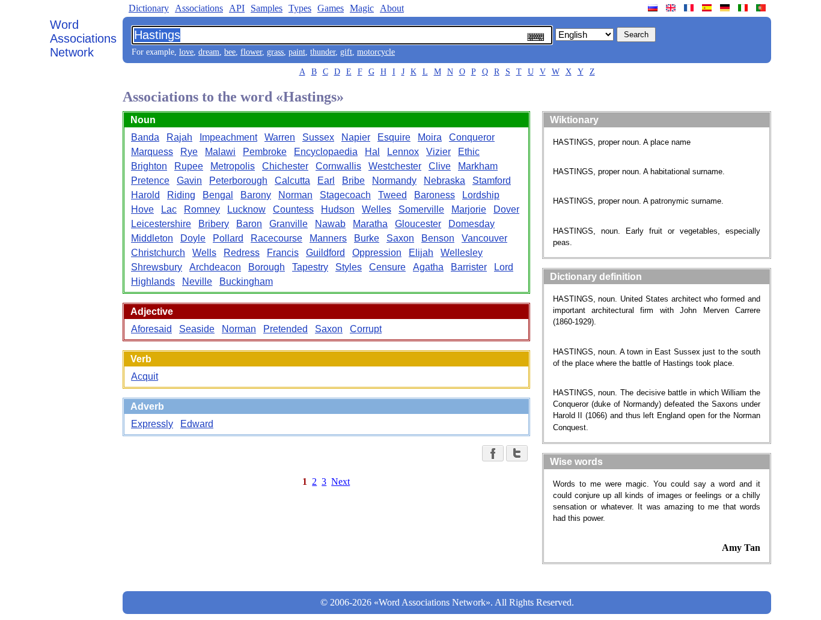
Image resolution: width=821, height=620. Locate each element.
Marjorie (468, 209)
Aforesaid (151, 329)
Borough (266, 267)
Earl (326, 180)
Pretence (150, 180)
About (392, 8)
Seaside (197, 329)
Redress (242, 253)
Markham (478, 166)
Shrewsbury (156, 267)
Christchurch (158, 253)
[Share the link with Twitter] (517, 453)
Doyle (193, 238)
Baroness (434, 195)
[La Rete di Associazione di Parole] (744, 7)
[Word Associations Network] (672, 7)
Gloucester (418, 224)
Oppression (376, 253)
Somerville (421, 209)
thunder (322, 51)
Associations (199, 8)
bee (230, 51)
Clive (440, 166)
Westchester (394, 166)
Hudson (338, 209)
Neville (197, 281)
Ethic (469, 152)
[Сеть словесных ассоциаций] (654, 7)
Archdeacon (215, 267)
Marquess (152, 152)
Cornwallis (338, 166)
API (237, 8)
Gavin (189, 180)
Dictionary (149, 8)
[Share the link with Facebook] (493, 453)
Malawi (220, 152)
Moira (430, 137)
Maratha (370, 224)
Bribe (353, 180)
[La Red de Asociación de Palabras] (708, 7)
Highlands (153, 281)
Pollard (228, 238)
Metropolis (232, 166)
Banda (145, 137)
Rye (189, 152)
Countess (293, 209)
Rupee (188, 166)
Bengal (218, 195)
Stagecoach (345, 195)
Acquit (144, 376)
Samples (266, 8)
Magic (362, 8)
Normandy (394, 180)
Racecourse (276, 238)
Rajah (179, 137)
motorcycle (376, 51)
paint (296, 51)
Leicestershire (161, 224)
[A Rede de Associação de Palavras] (762, 7)
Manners (328, 238)
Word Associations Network (83, 38)
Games (330, 8)
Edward (196, 424)
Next (340, 481)
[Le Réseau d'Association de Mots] (690, 7)
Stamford (491, 180)
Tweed (392, 195)
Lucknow (246, 209)
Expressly (152, 424)
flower (251, 51)
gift (346, 51)
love (186, 51)
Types (299, 8)
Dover (506, 209)
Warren (279, 137)
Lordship (480, 195)
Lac (169, 209)
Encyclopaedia (326, 152)
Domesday (471, 224)
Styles (348, 267)
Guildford (325, 253)
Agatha (428, 267)
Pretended (285, 329)
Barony (255, 195)
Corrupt (366, 329)
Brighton (149, 166)
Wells (204, 253)
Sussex (318, 137)
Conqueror (472, 137)
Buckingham (246, 281)
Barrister (469, 267)
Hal (372, 152)
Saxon (400, 238)
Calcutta (292, 180)
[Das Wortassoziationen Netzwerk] (726, 7)
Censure (387, 267)
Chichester (285, 166)
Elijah (421, 253)
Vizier (438, 152)
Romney (202, 209)
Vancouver (484, 238)
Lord (503, 267)
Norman (295, 195)
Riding (181, 195)
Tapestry (310, 267)
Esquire (393, 137)
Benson (437, 238)
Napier (355, 137)
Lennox (403, 152)
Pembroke (265, 152)
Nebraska (444, 180)
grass (275, 51)
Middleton (152, 238)
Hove (142, 209)
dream (208, 51)
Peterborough (238, 180)
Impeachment (228, 137)
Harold (145, 195)
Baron (249, 224)
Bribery (213, 224)
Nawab (330, 224)
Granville (288, 224)
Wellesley (462, 253)
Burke (366, 238)
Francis (283, 253)
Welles (376, 209)
